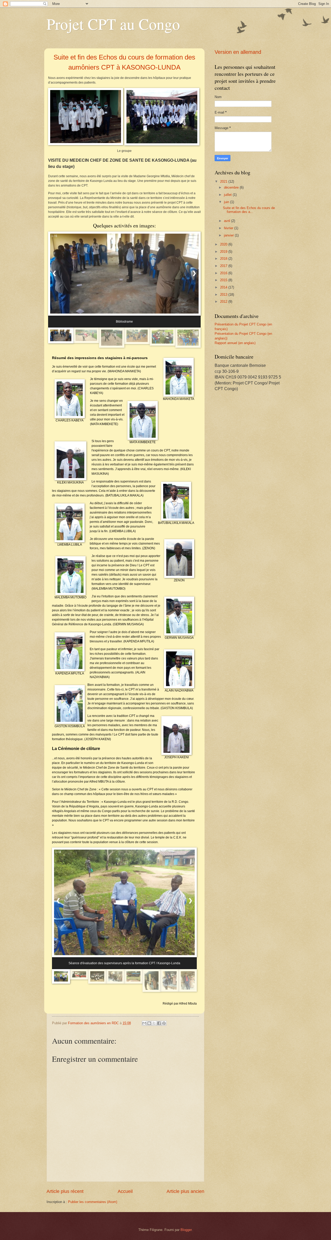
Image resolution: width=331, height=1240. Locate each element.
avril (227, 221)
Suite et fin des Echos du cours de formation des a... (249, 210)
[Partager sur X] (154, 1023)
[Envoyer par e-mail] (144, 1023)
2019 (224, 252)
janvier (229, 235)
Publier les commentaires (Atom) (92, 1202)
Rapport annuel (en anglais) (235, 343)
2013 (224, 294)
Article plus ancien (185, 1191)
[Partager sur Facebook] (159, 1023)
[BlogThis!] (149, 1023)
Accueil (125, 1191)
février (229, 228)
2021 (224, 181)
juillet (228, 195)
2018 (224, 259)
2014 (224, 287)
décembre (232, 187)
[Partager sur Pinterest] (164, 1023)
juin (227, 202)
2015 (224, 280)
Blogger (186, 1230)
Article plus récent (65, 1191)
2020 (224, 244)
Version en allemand (238, 52)
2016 (224, 273)
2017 (224, 266)
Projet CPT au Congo (113, 23)
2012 (224, 301)
